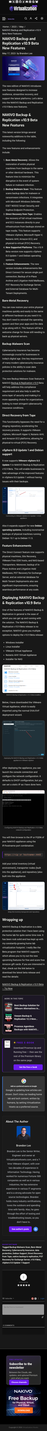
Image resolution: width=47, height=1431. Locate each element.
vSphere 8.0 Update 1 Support (16, 1262)
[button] (25, 18)
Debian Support (20, 1253)
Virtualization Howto (30, 1427)
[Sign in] (30, 18)
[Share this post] (36, 18)
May (21, 26)
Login (42, 1298)
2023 (14, 26)
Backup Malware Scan (20, 1247)
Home (6, 26)
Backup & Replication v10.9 (24, 383)
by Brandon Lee (24, 53)
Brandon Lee (23, 1145)
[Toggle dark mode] (42, 18)
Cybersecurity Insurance (23, 1250)
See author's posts (20, 1229)
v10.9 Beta (35, 1259)
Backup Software (9, 1244)
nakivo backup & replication (25, 1256)
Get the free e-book (28, 1067)
